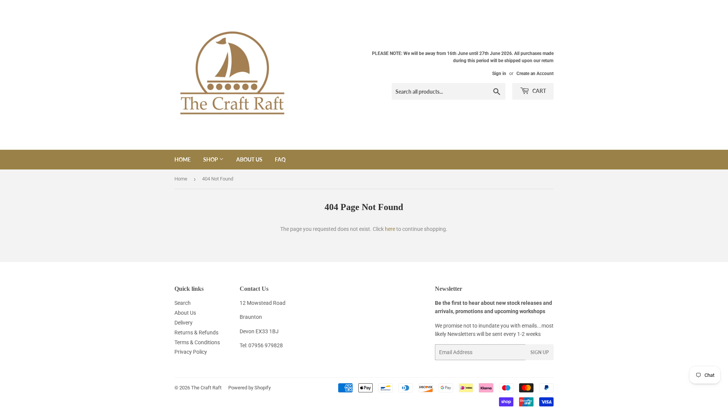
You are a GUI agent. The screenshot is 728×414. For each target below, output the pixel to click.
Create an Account (535, 73)
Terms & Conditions (197, 342)
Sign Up (539, 352)
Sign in (499, 73)
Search (182, 303)
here (390, 229)
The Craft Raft (206, 387)
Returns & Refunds (196, 332)
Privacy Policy (190, 352)
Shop (211, 159)
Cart (538, 91)
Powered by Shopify (249, 387)
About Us (249, 159)
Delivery (183, 323)
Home (182, 159)
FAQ (280, 159)
